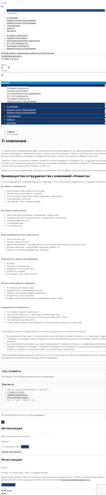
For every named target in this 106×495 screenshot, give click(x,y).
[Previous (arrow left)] (2, 493)
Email (4, 467)
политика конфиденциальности (75, 479)
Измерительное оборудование (21, 21)
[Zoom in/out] (10, 490)
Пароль (5, 441)
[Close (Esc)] (2, 490)
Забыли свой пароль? (11, 451)
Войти (25, 446)
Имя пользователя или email (15, 436)
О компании (12, 17)
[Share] (5, 490)
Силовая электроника (17, 38)
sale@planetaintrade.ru (17, 395)
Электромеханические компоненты (23, 40)
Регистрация (8, 484)
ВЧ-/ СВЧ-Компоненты (17, 43)
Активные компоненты (17, 35)
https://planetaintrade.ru (18, 397)
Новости (11, 28)
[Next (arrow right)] (5, 493)
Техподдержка (13, 25)
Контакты (11, 30)
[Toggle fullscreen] (8, 490)
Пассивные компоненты (18, 46)
